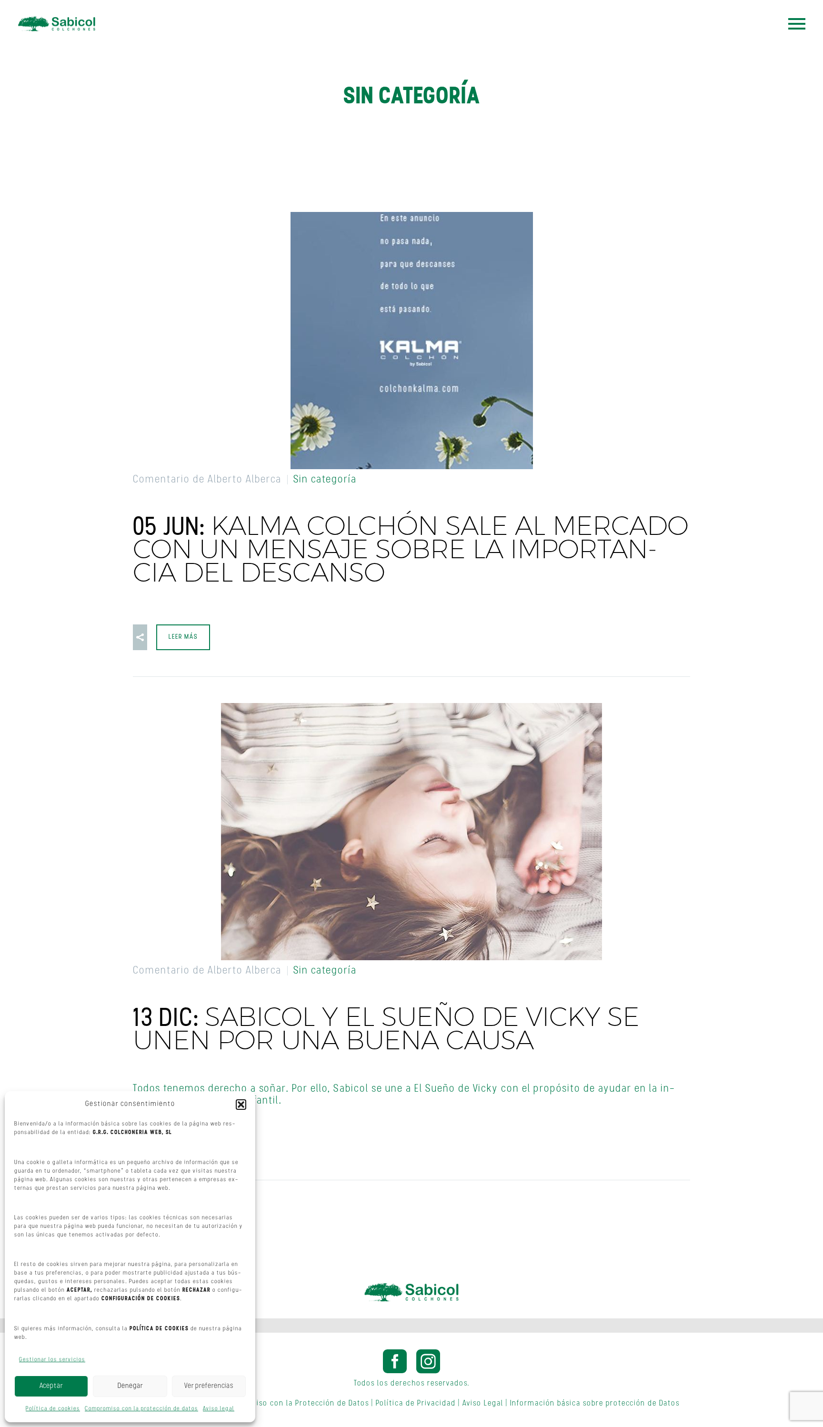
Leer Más (183, 637)
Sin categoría (325, 479)
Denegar (130, 1386)
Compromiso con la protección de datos (141, 1409)
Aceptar (51, 1386)
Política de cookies (53, 1409)
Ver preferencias (208, 1386)
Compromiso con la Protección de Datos (295, 1403)
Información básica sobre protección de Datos (595, 1403)
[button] (241, 1104)
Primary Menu (796, 24)
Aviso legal (218, 1409)
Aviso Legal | (485, 1403)
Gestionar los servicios (52, 1360)
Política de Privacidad (416, 1403)
